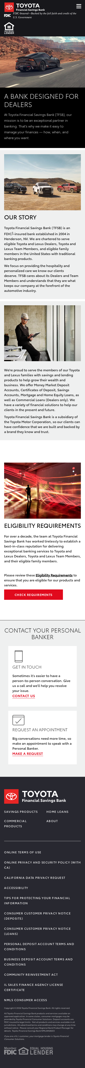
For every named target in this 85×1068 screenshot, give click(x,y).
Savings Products (21, 811)
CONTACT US (23, 695)
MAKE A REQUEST (27, 753)
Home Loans (57, 811)
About (52, 821)
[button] (12, 233)
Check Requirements (34, 595)
